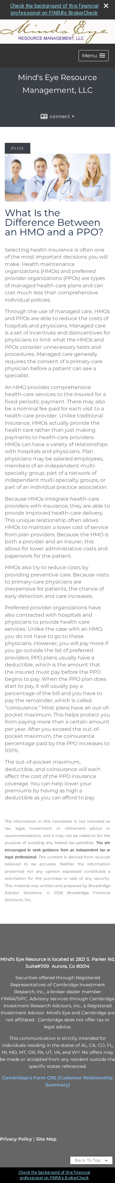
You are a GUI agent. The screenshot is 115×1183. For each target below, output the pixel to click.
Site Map (46, 1139)
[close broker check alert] (106, 5)
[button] (94, 55)
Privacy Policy (16, 1139)
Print (17, 148)
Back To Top (88, 1160)
